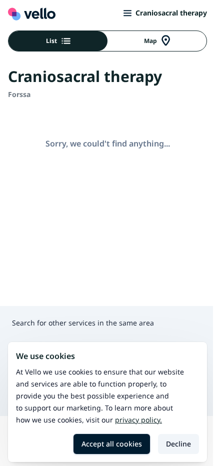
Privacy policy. (138, 419)
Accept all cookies (112, 443)
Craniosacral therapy (171, 13)
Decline (178, 443)
